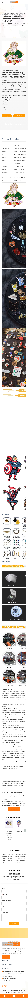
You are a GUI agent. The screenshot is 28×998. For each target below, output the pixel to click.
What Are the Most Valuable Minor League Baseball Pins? (20, 858)
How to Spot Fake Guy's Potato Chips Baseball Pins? (20, 862)
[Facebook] (3, 985)
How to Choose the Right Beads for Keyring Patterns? (7, 854)
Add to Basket (19, 116)
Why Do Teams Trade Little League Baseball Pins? (7, 860)
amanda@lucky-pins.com (9, 978)
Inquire (7, 116)
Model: (3, 107)
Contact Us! (14, 809)
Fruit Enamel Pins (7, 124)
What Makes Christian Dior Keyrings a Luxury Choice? (7, 856)
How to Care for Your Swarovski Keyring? (20, 854)
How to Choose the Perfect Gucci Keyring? (20, 856)
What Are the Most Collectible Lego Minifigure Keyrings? (7, 858)
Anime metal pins (19, 124)
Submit (14, 923)
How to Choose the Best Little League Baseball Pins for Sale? (20, 860)
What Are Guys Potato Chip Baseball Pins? (7, 862)
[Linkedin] (5, 985)
